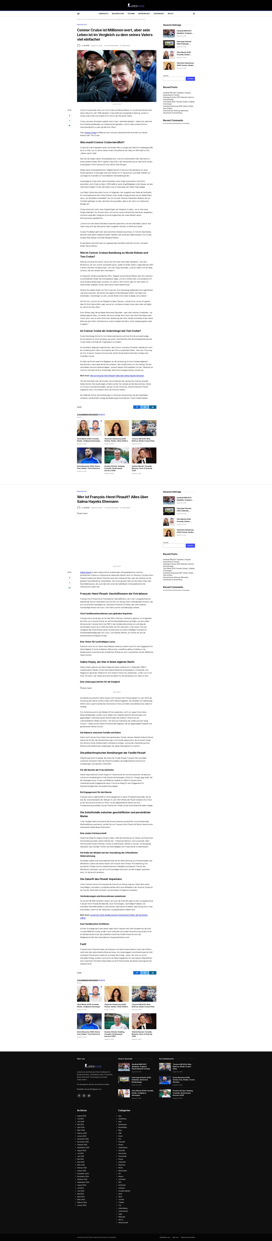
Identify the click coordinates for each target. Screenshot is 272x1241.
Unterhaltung (122, 1208)
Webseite (121, 1217)
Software (121, 1188)
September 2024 (83, 1182)
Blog (120, 1130)
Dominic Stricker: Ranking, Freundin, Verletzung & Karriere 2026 (114, 468)
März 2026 (81, 1130)
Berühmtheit (144, 13)
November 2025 (83, 1142)
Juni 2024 (80, 1191)
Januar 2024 (81, 1205)
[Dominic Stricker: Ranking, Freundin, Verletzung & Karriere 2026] (116, 455)
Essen (120, 1136)
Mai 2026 (80, 1124)
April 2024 (80, 1197)
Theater (121, 1202)
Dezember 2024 (83, 1173)
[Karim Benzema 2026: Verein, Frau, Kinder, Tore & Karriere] (89, 455)
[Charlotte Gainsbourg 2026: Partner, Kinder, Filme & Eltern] (116, 428)
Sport (120, 1197)
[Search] (194, 13)
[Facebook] (69, 116)
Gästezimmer (123, 1147)
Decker (86, 45)
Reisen (120, 1176)
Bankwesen (122, 1124)
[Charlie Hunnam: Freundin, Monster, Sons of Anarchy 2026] (144, 455)
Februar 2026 (82, 1133)
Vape (120, 1214)
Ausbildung (122, 1119)
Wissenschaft (123, 1222)
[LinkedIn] (69, 125)
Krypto (120, 1159)
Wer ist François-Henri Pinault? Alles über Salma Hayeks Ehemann (117, 376)
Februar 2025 (82, 1168)
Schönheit (121, 1179)
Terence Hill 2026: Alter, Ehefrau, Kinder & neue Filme (143, 440)
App (119, 1116)
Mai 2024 (80, 1194)
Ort (119, 1173)
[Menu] (78, 14)
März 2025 (81, 1165)
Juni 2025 (80, 1156)
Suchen (165, 76)
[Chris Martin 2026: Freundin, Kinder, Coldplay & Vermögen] (89, 428)
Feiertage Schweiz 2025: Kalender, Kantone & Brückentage (184, 42)
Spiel (120, 1194)
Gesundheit (159, 13)
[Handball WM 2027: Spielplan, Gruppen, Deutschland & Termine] (169, 33)
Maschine (121, 1165)
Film (119, 1139)
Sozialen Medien (124, 1191)
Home (79, 19)
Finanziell (121, 1142)
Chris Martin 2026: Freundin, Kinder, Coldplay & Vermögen (88, 440)
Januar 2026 (81, 1136)
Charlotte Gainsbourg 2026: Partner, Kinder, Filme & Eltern (116, 440)
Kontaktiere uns (165, 1237)
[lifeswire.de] (136, 5)
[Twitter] (69, 121)
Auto (120, 1121)
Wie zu (170, 13)
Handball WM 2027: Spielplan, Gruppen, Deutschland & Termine (186, 32)
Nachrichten (118, 13)
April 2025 (80, 1162)
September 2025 (83, 1147)
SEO (119, 1182)
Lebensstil (103, 13)
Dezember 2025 (83, 1139)
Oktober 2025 (82, 1145)
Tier (119, 1205)
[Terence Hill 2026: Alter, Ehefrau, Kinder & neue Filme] (144, 428)
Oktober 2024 (82, 1179)
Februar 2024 (82, 1202)
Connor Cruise (90, 132)
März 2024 (81, 1199)
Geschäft (121, 1150)
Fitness (120, 1145)
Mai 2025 (80, 1159)
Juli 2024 (80, 1188)
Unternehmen (123, 1211)
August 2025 (81, 1150)
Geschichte (122, 1153)
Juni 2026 (80, 1121)
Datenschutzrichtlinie (188, 1237)
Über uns (175, 1237)
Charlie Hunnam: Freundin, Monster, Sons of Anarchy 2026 (142, 468)
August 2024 (81, 1185)
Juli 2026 (80, 1119)
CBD (120, 1133)
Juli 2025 (80, 1153)
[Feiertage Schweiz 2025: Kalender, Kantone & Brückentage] (169, 44)
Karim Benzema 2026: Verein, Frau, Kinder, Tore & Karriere (88, 467)
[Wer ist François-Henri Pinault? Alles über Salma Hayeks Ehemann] (116, 538)
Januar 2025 (81, 1171)
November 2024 (83, 1176)
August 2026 (81, 1116)
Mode (120, 1168)
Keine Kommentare (112, 45)
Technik (131, 13)
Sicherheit (121, 1185)
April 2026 (80, 1127)
